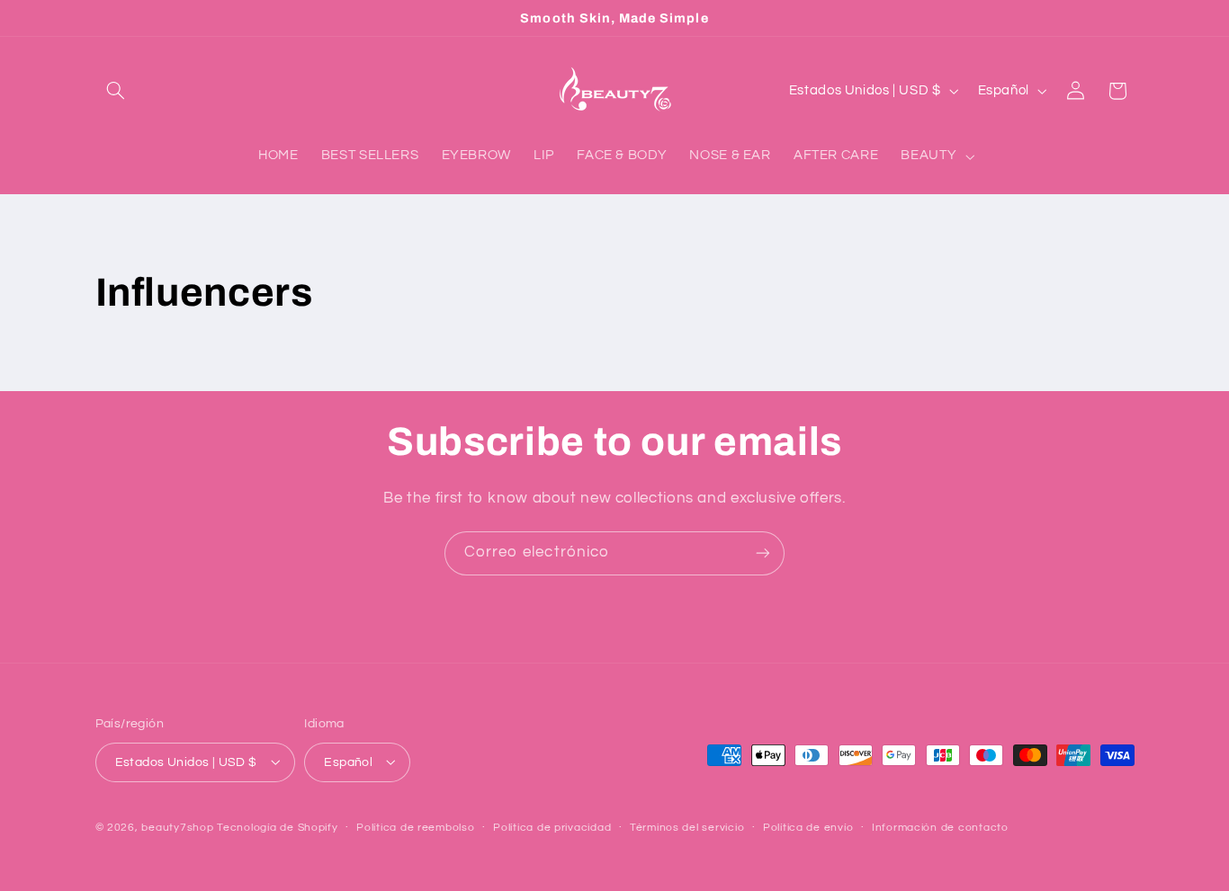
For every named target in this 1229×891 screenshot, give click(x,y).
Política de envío (808, 828)
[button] (116, 90)
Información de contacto (940, 828)
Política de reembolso (415, 828)
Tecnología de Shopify (277, 827)
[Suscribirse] (763, 553)
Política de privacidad (552, 828)
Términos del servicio (687, 828)
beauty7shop (177, 827)
